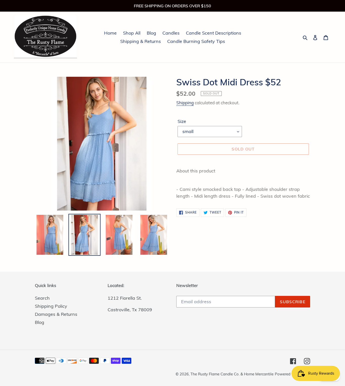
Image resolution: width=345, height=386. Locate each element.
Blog (39, 322)
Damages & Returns (56, 314)
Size (182, 121)
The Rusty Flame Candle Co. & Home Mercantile (232, 374)
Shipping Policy (51, 306)
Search (42, 298)
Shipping (185, 102)
